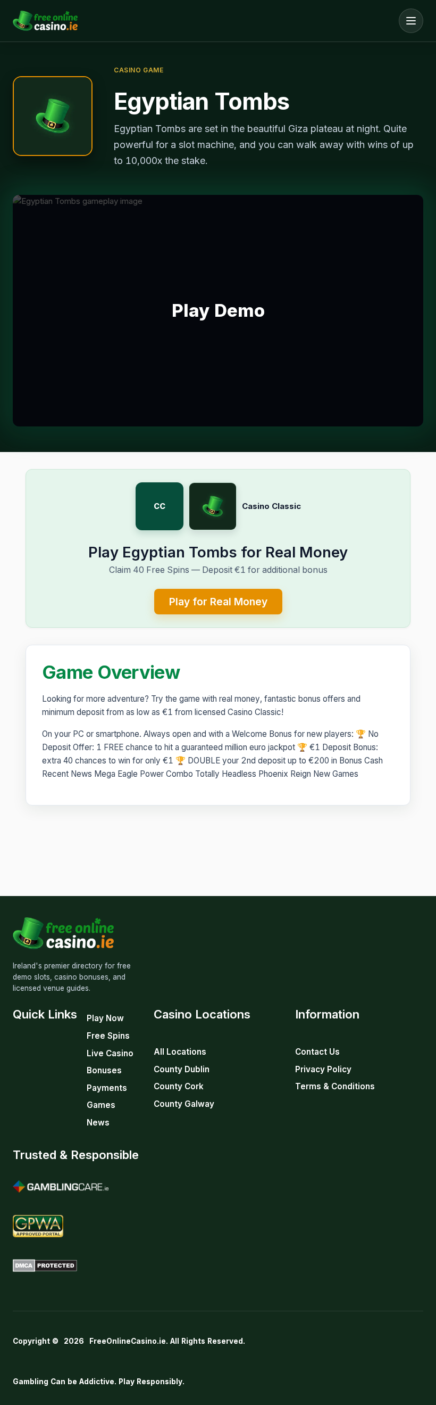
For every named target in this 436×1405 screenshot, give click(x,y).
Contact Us (317, 1052)
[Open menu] (411, 21)
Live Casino (110, 1053)
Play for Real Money (218, 601)
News (98, 1123)
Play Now (105, 1018)
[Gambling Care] (60, 1187)
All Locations (180, 1052)
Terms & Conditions (335, 1086)
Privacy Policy (323, 1069)
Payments (107, 1088)
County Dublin (181, 1069)
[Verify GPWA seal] (38, 1226)
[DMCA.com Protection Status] (45, 1265)
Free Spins (108, 1036)
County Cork (179, 1086)
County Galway (184, 1104)
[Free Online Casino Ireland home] (203, 21)
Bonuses (104, 1070)
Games (101, 1105)
